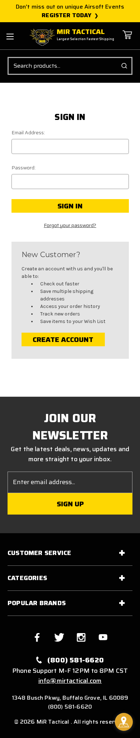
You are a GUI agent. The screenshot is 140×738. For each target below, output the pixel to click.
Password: (23, 168)
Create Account (63, 339)
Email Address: (28, 132)
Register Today (67, 15)
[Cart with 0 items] (127, 39)
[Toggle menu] (10, 36)
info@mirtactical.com (70, 681)
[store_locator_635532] (124, 722)
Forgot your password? (70, 225)
